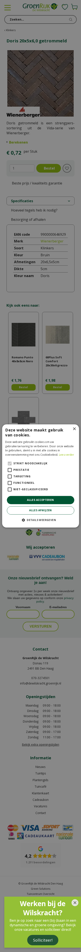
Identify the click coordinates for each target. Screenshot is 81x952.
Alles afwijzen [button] (40, 510)
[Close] (74, 902)
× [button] (74, 429)
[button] (40, 520)
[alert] (40, 476)
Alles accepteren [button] (40, 500)
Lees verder (66, 455)
